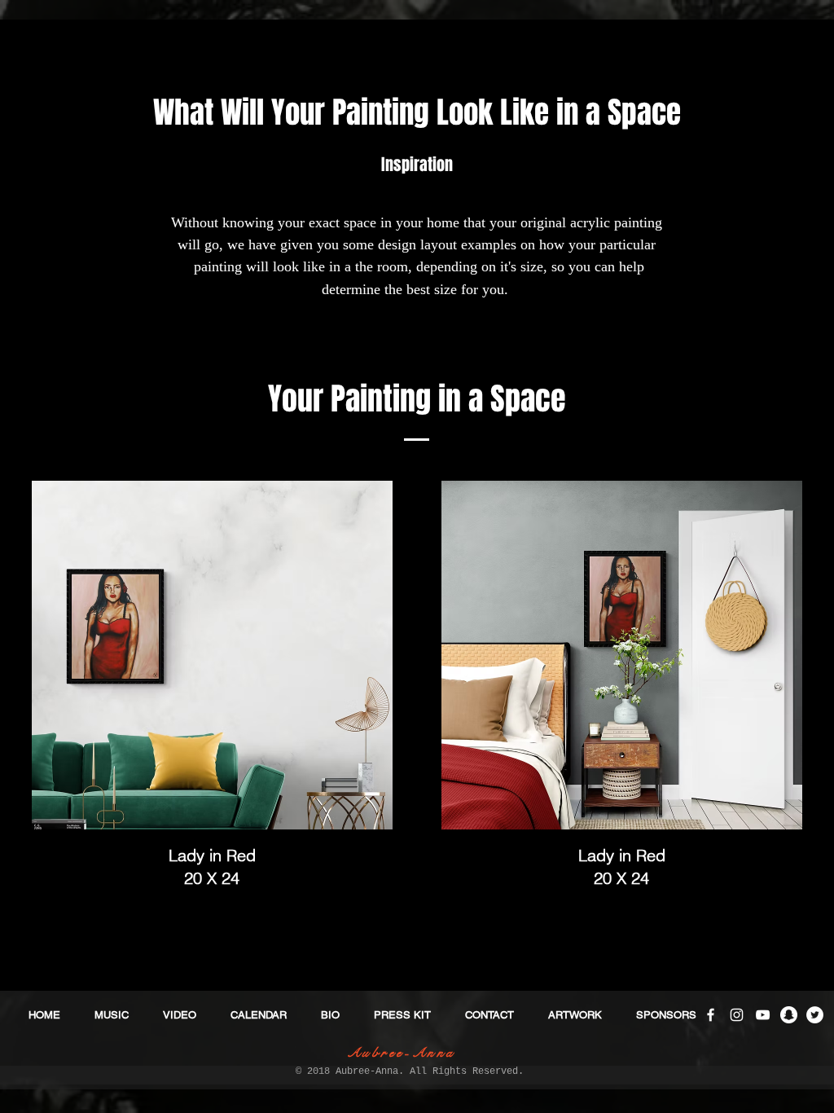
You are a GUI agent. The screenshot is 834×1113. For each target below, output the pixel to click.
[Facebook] (325, 854)
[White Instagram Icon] (736, 1014)
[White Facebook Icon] (710, 1014)
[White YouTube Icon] (762, 1014)
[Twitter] (350, 854)
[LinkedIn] (375, 854)
